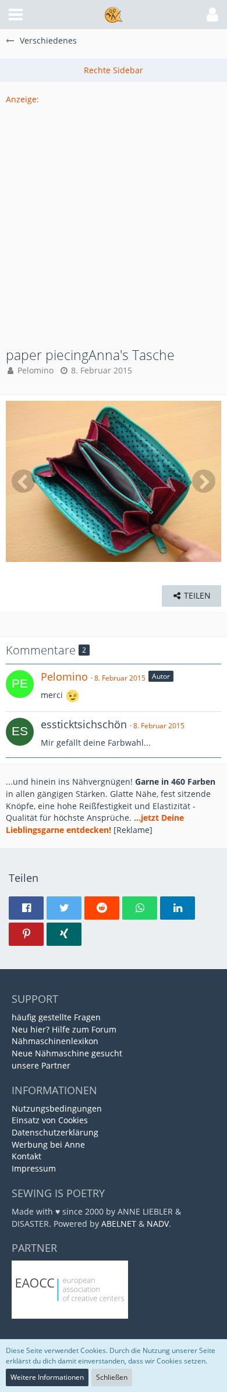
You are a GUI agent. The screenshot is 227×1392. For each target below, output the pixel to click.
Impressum (34, 1168)
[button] (16, 14)
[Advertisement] (113, 219)
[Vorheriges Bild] (23, 481)
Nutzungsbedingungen (57, 1108)
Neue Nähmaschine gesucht (67, 1053)
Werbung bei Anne (48, 1144)
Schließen (111, 1377)
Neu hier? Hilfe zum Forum (64, 1029)
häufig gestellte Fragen (56, 1017)
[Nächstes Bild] (203, 481)
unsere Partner (41, 1065)
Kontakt (26, 1156)
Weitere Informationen (47, 1377)
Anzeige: (22, 99)
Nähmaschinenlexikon (55, 1040)
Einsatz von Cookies (50, 1120)
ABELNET (118, 1223)
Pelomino (35, 370)
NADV (158, 1223)
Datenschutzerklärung (55, 1132)
